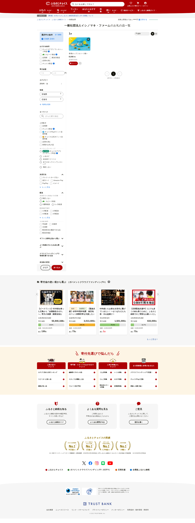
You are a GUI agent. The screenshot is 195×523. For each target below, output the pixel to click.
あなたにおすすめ (88, 10)
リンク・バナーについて (81, 510)
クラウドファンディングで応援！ (142, 372)
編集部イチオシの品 (75, 372)
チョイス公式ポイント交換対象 (52, 138)
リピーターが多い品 (44, 379)
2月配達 (56, 211)
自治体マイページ (49, 159)
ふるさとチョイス (55, 470)
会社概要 (49, 510)
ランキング (74, 10)
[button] (51, 175)
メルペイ (56, 183)
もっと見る (46, 187)
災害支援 (121, 470)
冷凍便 (44, 227)
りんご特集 (103, 379)
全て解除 (58, 35)
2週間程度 (46, 204)
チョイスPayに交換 (137, 379)
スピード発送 (49, 54)
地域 (61, 11)
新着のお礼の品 (48, 145)
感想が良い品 (42, 386)
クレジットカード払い (50, 177)
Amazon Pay (58, 180)
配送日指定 (56, 57)
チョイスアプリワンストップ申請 (51, 152)
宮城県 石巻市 (49, 39)
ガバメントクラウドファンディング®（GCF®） (90, 470)
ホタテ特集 (118, 379)
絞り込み (57, 267)
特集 (101, 10)
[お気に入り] (80, 63)
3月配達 (45, 214)
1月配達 (45, 211)
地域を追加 (46, 104)
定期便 (44, 57)
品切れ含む (46, 60)
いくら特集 (118, 372)
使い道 (111, 11)
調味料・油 (51, 84)
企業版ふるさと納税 (141, 470)
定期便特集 (118, 386)
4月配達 (56, 214)
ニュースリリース (62, 510)
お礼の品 (45, 11)
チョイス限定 (48, 63)
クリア (45, 267)
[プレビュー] (88, 39)
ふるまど (46, 156)
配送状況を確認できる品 (51, 230)
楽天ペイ (45, 180)
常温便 (44, 224)
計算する (144, 19)
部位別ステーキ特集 (104, 386)
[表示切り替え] (154, 34)
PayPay (45, 183)
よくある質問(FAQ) (97, 422)
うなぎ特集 (103, 372)
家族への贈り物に (136, 386)
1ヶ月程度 (58, 204)
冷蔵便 (54, 224)
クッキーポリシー (117, 510)
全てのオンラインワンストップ (52, 163)
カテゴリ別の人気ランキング (47, 372)
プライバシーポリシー (100, 510)
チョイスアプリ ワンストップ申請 (52, 50)
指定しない (46, 167)
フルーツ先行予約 (75, 386)
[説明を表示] (49, 51)
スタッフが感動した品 (76, 379)
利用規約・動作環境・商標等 (138, 510)
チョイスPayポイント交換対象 (52, 133)
